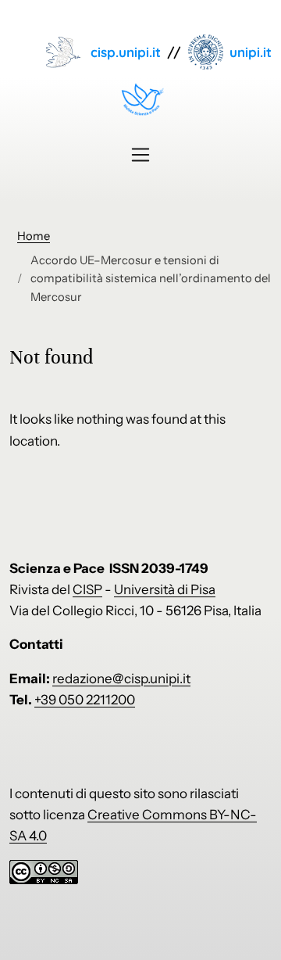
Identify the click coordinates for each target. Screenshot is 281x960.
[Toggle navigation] (140, 154)
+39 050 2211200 (84, 699)
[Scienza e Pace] (140, 99)
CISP (87, 589)
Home (33, 236)
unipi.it (250, 52)
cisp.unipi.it (126, 52)
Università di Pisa (164, 589)
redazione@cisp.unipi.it (121, 678)
